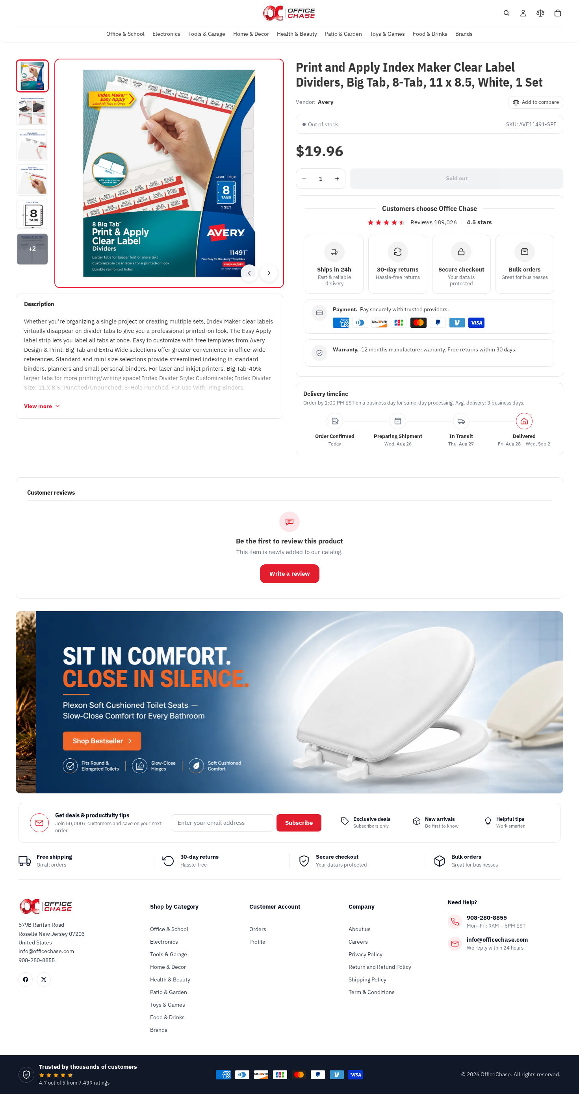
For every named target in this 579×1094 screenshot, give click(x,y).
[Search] (506, 13)
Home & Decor (168, 966)
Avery (325, 101)
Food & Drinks (167, 1017)
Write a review (289, 573)
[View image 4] (32, 180)
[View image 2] (32, 110)
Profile (257, 941)
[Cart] (557, 13)
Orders (257, 929)
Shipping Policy (367, 979)
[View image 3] (32, 145)
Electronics (164, 941)
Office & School (169, 929)
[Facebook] (26, 979)
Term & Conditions (372, 992)
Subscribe (299, 822)
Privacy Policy (365, 954)
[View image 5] (32, 214)
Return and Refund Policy (380, 966)
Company (362, 906)
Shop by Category (174, 906)
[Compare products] (540, 13)
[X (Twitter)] (44, 979)
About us (360, 929)
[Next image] (269, 273)
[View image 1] (32, 76)
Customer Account (275, 906)
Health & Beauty (170, 979)
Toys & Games (167, 1004)
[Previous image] (249, 273)
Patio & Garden (168, 992)
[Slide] (289, 702)
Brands (158, 1029)
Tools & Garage (168, 954)
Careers (358, 941)
